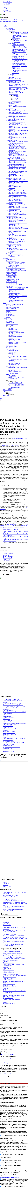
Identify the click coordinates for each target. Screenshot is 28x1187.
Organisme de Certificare (15, 336)
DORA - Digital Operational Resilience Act (16, 176)
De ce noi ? (9, 321)
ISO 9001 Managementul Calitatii (17, 218)
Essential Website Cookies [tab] (7, 1102)
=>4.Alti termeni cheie (14, 387)
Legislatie (11, 388)
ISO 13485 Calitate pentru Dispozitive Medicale (15, 246)
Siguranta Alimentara (11, 210)
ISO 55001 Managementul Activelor (18, 231)
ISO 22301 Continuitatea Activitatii (18, 171)
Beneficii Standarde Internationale (11, 699)
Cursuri (5, 7)
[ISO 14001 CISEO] (14, 400)
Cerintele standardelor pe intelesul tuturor (13, 705)
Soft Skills (11, 234)
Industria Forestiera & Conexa (10, 721)
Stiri (1, 398)
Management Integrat (11, 216)
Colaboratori (12, 335)
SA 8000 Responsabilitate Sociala (17, 195)
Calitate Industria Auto (11, 248)
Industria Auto (6, 719)
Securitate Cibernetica (11, 140)
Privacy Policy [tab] (4, 1168)
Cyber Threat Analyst (14, 157)
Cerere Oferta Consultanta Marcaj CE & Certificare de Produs (13, 909)
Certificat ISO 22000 (11, 280)
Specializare (12, 43)
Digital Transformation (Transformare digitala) (14, 712)
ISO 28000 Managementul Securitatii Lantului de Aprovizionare (18, 229)
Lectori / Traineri (13, 343)
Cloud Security (13, 144)
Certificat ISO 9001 (11, 273)
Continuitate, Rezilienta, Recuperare (15, 165)
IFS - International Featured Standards (18, 214)
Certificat (8, 312)
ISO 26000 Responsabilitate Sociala (18, 193)
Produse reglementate (8, 741)
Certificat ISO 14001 (11, 275)
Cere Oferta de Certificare (9, 899)
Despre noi (9, 319)
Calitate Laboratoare (11, 238)
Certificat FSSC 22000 (11, 282)
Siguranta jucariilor (7, 748)
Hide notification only (13, 1177)
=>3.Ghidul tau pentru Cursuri (16, 385)
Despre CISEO (7, 318)
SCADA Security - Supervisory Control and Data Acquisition (17, 146)
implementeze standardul (12, 524)
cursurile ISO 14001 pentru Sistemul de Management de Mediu (14, 526)
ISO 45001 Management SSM (16, 199)
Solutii (4, 303)
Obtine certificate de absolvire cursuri (15, 268)
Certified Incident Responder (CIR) (18, 155)
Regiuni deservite (10, 345)
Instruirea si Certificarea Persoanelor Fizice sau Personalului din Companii (14, 723)
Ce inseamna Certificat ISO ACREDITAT (16, 298)
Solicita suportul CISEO (12, 346)
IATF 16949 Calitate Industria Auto (18, 249)
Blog (7, 374)
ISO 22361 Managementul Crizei (17, 167)
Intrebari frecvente (7, 727)
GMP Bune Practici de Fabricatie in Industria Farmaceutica (18, 205)
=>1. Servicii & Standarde (15, 383)
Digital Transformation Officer (16, 119)
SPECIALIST (15, 99)
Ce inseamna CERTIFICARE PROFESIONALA (16, 82)
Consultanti (12, 340)
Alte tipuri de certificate (12, 283)
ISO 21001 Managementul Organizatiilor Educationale (16, 226)
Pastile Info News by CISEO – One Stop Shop (14, 738)
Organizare (12, 31)
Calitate (5, 702)
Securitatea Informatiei (11, 120)
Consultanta (6, 8)
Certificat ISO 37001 (11, 277)
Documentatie (9, 314)
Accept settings (4, 1177)
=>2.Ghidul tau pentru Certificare (17, 384)
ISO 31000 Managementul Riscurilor (18, 181)
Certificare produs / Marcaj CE (16, 263)
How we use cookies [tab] (5, 1083)
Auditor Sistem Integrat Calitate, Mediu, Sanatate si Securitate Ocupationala (15, 540)
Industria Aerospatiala (8, 717)
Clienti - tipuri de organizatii (16, 333)
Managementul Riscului (9, 733)
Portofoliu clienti (10, 325)
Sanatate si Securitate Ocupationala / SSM (13, 742)
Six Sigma (11, 233)
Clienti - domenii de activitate (16, 332)
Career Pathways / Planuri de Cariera (12, 703)
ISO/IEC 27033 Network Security (17, 154)
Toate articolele (13, 378)
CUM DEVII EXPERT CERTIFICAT (15, 103)
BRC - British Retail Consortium (17, 213)
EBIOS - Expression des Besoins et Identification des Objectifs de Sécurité (18, 135)
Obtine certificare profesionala (13, 80)
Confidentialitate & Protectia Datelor (15, 158)
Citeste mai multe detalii (11, 1073)
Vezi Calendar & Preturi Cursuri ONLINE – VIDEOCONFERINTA (14, 896)
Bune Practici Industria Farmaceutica (15, 203)
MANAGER (15, 96)
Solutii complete (10, 349)
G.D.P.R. (5, 714)
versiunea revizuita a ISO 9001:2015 (9, 445)
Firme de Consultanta (14, 339)
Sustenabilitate (9, 189)
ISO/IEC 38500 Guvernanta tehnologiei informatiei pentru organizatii (16, 184)
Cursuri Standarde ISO (15, 363)
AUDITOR (15, 95)
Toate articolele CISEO (21, 438)
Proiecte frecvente (13, 331)
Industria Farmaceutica (8, 720)
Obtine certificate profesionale (13, 269)
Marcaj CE (5, 735)
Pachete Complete (10, 315)
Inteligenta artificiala (8, 726)
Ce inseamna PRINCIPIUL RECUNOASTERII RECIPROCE (18, 295)
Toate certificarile (10, 259)
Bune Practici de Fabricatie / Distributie (12, 700)
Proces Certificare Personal (12, 307)
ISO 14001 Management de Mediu (17, 190)
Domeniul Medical (7, 713)
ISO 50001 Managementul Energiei (18, 196)
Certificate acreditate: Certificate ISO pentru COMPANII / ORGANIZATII (14, 707)
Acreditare (11, 75)
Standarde (11, 74)
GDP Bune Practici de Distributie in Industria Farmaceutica (18, 208)
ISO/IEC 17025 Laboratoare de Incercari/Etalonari (17, 242)
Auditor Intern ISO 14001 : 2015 (11, 529)
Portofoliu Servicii (13, 350)
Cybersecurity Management (16, 143)
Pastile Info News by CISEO (16, 377)
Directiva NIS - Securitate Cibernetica (18, 141)
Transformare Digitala (11, 118)
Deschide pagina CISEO (7, 1054)
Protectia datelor (10, 348)
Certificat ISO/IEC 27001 (12, 279)
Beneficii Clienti (13, 329)
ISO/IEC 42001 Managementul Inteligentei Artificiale (17, 111)
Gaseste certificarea (11, 261)
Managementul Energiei (9, 731)
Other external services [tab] (6, 1138)
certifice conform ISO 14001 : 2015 (14, 525)
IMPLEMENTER (16, 98)
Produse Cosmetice (8, 740)
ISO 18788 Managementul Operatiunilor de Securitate (15, 201)
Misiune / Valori (10, 322)
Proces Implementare (11, 310)
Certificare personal (14, 265)
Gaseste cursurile (10, 29)
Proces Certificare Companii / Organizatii (16, 304)
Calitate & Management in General (14, 217)
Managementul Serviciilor (9, 734)
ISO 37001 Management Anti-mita (17, 179)
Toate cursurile (9, 28)
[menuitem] (15, 7)
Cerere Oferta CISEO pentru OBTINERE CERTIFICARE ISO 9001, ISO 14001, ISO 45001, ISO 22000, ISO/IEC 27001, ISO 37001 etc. (15, 903)
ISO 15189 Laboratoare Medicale (17, 240)
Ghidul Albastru (7, 716)
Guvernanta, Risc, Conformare (13, 178)
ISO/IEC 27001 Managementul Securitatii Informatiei (17, 122)
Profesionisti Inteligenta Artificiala (17, 116)
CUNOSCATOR (16, 101)
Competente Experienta (12, 324)
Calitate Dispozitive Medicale (13, 244)
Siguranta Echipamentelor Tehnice (11, 747)
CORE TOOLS (13, 251)
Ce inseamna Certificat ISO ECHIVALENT (16, 300)
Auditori (11, 338)
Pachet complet (7, 11)
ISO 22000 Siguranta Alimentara (17, 211)
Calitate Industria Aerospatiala (13, 254)
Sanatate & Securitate (11, 197)
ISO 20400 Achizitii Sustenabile (17, 192)
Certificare (5, 10)
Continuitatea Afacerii (8, 710)
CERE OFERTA (13, 373)
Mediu (13, 438)
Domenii (11, 77)
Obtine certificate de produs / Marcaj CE (16, 270)
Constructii (5, 709)
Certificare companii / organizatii (17, 262)
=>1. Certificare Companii (15, 355)
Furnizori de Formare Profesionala (17, 342)
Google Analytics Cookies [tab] (6, 1119)
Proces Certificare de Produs (13, 305)
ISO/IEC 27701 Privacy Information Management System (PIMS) (18, 163)
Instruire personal (13, 266)
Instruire (8, 311)
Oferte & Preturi (10, 366)
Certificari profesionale (15, 78)
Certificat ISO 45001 (11, 276)
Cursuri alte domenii (14, 364)
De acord (2, 1073)
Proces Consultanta (11, 308)
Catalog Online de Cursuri (15, 371)
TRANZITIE (15, 73)
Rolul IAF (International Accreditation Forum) (15, 292)
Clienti (11, 328)
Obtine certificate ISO (11, 272)
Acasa (4, 25)
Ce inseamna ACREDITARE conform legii (17, 287)
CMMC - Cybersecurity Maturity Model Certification (17, 152)
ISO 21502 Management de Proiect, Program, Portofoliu (18, 223)
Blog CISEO (12, 376)
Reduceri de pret (13, 370)
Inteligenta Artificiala (11, 109)
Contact (5, 391)
